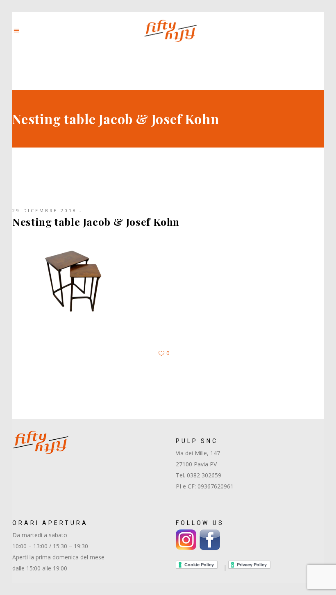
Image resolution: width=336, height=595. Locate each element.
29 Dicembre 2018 (44, 210)
